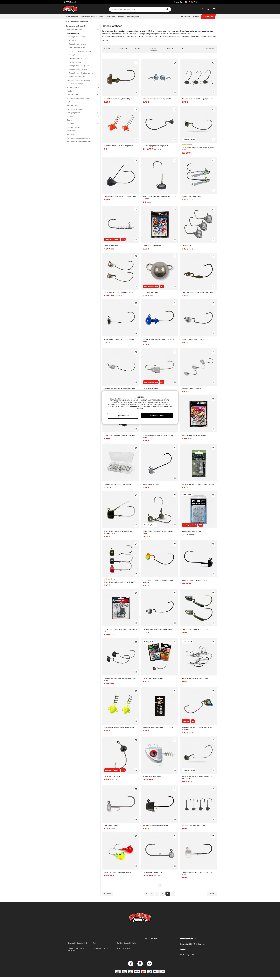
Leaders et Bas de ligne (75, 84)
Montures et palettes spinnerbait (78, 98)
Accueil (67, 21)
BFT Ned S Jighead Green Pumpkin (155, 825)
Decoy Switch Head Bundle (153, 678)
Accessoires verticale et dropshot (79, 142)
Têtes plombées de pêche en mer (81, 73)
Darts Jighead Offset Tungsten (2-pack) (118, 292)
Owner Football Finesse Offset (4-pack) (157, 629)
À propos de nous (123, 948)
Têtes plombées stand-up (78, 69)
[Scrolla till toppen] (160, 885)
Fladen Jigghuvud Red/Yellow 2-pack (117, 872)
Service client (178, 2)
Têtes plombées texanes (77, 44)
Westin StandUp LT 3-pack (191, 388)
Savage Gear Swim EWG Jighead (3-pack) (119, 388)
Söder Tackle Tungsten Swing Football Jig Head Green (197, 777)
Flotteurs (70, 116)
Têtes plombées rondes (77, 37)
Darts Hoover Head (111, 246)
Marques (196, 17)
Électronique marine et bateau (92, 17)
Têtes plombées (73, 33)
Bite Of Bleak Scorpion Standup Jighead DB (197, 99)
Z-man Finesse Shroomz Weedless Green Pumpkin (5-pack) (119, 532)
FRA (71, 2)
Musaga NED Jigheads (151, 484)
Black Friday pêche (187, 955)
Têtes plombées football (77, 58)
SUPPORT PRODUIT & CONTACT (76, 949)
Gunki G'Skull (186, 246)
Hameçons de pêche (74, 29)
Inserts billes (71, 131)
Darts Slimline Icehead (151, 388)
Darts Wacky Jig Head (112, 776)
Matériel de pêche (71, 17)
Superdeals (209, 17)
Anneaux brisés (72, 105)
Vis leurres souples (73, 102)
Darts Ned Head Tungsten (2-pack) (194, 580)
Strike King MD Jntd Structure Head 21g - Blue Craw (197, 728)
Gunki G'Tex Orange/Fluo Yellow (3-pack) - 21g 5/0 (158, 581)
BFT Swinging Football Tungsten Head (156, 146)
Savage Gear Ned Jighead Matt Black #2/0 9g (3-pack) (159, 198)
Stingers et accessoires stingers (78, 80)
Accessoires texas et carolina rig (78, 138)
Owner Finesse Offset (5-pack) (193, 339)
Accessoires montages (75, 109)
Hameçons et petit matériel (79, 21)
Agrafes (69, 91)
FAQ (94, 943)
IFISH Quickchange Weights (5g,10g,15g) (158, 727)
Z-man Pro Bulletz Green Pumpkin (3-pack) (197, 292)
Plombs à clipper (75, 62)
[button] (200, 2)
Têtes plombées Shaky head (79, 66)
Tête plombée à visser (77, 48)
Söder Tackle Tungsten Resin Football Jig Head (158, 532)
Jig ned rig (73, 40)
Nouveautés (185, 17)
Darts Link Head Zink (150, 292)
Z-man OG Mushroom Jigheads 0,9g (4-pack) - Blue (159, 340)
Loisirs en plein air (133, 17)
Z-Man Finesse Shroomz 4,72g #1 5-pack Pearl (158, 436)
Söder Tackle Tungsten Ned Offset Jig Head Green (198, 149)
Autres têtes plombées (77, 76)
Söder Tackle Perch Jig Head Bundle (195, 678)
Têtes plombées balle (76, 55)
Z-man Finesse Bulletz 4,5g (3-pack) (195, 629)
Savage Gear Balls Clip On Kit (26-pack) (118, 484)
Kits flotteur (71, 123)
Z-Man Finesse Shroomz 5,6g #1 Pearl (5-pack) (197, 873)
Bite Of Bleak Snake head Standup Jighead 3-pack (120, 630)
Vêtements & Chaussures (115, 17)
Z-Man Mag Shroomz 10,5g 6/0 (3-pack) (119, 339)
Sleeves (69, 120)
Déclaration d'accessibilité (77, 943)
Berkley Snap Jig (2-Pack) (191, 196)
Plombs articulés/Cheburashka (80, 51)
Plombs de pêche (73, 87)
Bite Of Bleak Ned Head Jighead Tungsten (119, 435)
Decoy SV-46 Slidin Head (152, 246)
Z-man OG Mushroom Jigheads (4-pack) (119, 99)
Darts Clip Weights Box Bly (191, 531)
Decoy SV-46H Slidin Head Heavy (194, 435)
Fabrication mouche (74, 127)
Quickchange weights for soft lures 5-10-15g (198, 484)
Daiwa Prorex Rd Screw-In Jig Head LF (157, 99)
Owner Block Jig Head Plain (153, 872)
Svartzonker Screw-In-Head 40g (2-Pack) (119, 727)
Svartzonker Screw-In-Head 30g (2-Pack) (119, 146)
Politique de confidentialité (126, 943)
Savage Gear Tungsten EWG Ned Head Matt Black (120, 679)
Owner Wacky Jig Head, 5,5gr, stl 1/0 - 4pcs (120, 196)
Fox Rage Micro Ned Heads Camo (194, 825)
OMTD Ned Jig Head (111, 825)
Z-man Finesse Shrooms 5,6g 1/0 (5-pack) (119, 582)
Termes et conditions (100, 948)
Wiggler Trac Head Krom (152, 776)
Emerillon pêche (72, 95)
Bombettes (71, 134)
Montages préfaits (73, 113)
